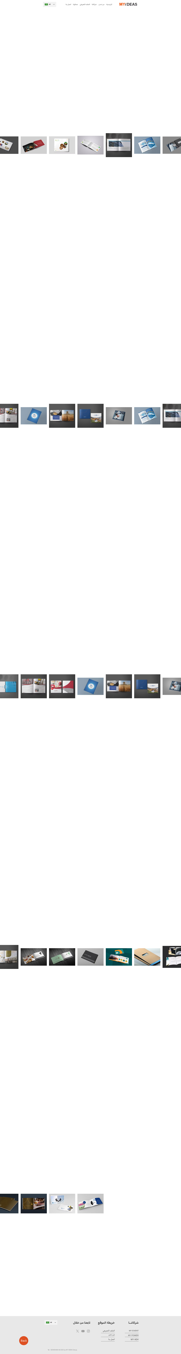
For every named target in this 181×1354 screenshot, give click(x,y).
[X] (77, 1331)
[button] (94, 4)
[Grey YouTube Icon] (83, 1331)
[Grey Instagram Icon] (88, 1331)
